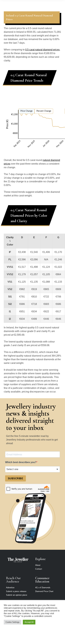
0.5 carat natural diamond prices (42, 49)
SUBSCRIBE (15, 478)
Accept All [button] (29, 622)
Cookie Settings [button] (13, 622)
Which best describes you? (20, 462)
